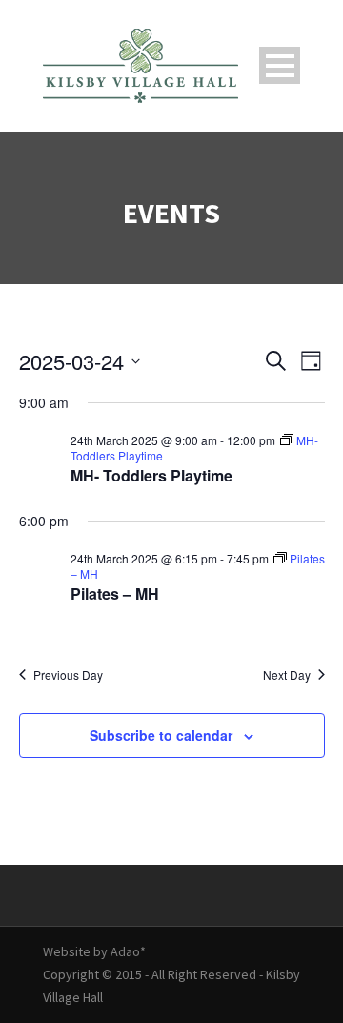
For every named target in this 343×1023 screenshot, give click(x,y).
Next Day (287, 675)
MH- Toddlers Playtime (151, 475)
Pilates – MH (115, 593)
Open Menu (279, 65)
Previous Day (68, 675)
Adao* (128, 951)
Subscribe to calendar (161, 735)
